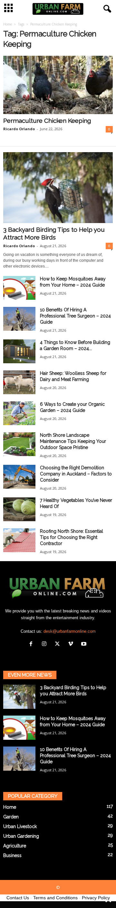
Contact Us (17, 897)
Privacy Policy (96, 897)
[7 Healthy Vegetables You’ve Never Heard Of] (19, 509)
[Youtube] (85, 644)
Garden (11, 816)
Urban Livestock (20, 826)
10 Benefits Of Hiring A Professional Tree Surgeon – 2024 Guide (75, 316)
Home (7, 24)
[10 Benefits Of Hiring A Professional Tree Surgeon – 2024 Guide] (19, 319)
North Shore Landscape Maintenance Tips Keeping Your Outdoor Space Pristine (73, 441)
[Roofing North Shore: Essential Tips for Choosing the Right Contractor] (19, 540)
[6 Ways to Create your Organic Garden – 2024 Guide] (19, 413)
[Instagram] (45, 644)
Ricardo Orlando (19, 128)
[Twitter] (58, 644)
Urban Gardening (21, 836)
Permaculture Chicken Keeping (47, 120)
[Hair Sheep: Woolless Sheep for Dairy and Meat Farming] (19, 382)
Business (12, 855)
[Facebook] (32, 644)
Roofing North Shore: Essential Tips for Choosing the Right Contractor (71, 537)
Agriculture (14, 845)
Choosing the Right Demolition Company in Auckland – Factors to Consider (76, 474)
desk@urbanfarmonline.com (70, 631)
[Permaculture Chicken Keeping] (58, 85)
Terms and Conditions (55, 897)
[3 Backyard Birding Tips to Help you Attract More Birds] (58, 187)
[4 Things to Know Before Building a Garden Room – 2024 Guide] (19, 351)
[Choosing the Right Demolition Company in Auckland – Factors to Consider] (19, 477)
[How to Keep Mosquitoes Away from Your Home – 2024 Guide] (19, 288)
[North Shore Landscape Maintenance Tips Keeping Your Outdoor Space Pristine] (19, 444)
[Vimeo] (72, 644)
